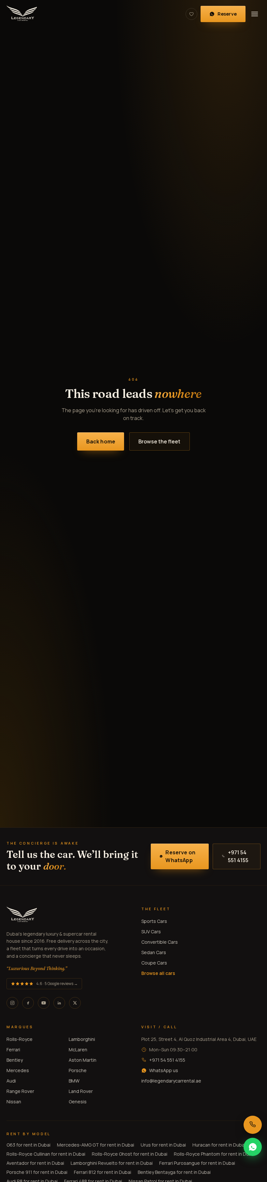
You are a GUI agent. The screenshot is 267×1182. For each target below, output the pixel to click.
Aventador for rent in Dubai (35, 1163)
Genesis (78, 1101)
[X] (75, 1003)
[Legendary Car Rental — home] (22, 14)
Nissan (14, 1101)
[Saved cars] (191, 14)
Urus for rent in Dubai (163, 1145)
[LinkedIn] (59, 1003)
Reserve (227, 14)
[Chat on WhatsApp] (253, 1147)
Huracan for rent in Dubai (219, 1145)
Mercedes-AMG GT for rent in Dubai (95, 1145)
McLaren (78, 1049)
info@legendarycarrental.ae (171, 1081)
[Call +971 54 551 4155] (253, 1125)
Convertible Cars (159, 942)
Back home (100, 441)
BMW (74, 1081)
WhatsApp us (163, 1070)
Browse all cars (158, 973)
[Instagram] (12, 1003)
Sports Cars (154, 921)
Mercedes (18, 1070)
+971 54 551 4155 (238, 856)
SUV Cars (151, 931)
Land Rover (81, 1091)
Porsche (78, 1070)
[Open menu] (254, 14)
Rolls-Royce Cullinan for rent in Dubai (46, 1154)
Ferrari (13, 1049)
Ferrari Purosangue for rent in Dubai (197, 1163)
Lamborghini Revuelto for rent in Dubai (112, 1163)
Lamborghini (82, 1039)
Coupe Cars (154, 963)
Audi (11, 1081)
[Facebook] (28, 1003)
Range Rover (20, 1091)
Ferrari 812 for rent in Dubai (102, 1172)
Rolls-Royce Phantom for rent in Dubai (214, 1154)
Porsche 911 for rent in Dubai (37, 1172)
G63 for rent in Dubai (28, 1145)
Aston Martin (82, 1060)
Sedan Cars (153, 952)
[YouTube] (43, 1003)
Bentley (15, 1060)
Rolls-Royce (20, 1039)
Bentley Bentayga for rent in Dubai (174, 1172)
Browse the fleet (159, 441)
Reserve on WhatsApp (180, 856)
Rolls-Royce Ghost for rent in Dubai (129, 1154)
